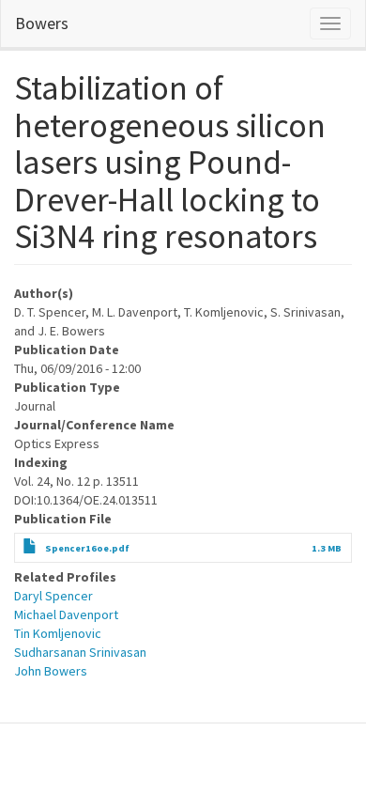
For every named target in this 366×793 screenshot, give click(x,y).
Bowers (42, 23)
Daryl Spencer (53, 595)
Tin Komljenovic (57, 633)
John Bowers (50, 670)
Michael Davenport (66, 614)
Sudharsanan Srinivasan (80, 652)
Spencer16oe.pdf (87, 548)
